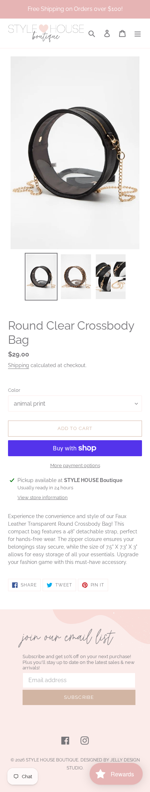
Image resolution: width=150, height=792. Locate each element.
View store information (42, 497)
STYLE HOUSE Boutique (52, 760)
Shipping (18, 365)
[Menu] (137, 33)
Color (14, 390)
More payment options (75, 465)
